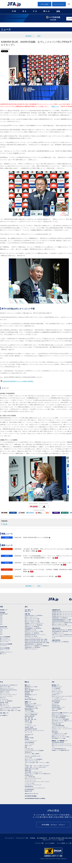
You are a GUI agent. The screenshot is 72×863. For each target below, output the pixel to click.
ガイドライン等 (28, 732)
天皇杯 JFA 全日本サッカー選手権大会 (34, 615)
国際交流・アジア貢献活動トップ (59, 740)
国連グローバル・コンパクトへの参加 (60, 736)
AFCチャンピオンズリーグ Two (32, 620)
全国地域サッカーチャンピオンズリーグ (34, 623)
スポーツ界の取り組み (30, 776)
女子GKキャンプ (55, 694)
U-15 (1, 624)
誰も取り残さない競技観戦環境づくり (60, 716)
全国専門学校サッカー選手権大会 (32, 647)
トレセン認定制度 (56, 688)
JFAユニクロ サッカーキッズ (6, 688)
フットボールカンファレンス (31, 713)
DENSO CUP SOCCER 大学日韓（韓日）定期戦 (36, 639)
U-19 (1, 618)
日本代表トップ (3, 610)
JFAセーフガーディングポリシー (32, 761)
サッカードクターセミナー (31, 741)
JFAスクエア (3, 697)
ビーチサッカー (3, 645)
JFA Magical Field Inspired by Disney (8, 690)
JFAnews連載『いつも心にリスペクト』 (34, 772)
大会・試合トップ (29, 610)
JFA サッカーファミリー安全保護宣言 (33, 759)
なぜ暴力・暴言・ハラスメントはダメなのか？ (35, 767)
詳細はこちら (55, 106)
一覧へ (39, 36)
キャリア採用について (63, 843)
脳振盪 (26, 736)
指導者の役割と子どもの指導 (31, 769)
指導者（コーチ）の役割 (30, 703)
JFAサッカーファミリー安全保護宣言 (60, 719)
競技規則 (27, 696)
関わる (47, 11)
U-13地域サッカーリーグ (58, 633)
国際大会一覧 (28, 611)
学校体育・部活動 (4, 702)
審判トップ (27, 685)
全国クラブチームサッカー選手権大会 (33, 625)
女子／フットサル (4, 641)
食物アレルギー (28, 745)
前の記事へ (29, 36)
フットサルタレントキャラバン (59, 699)
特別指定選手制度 (56, 701)
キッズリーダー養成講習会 (6, 701)
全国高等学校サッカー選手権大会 (60, 617)
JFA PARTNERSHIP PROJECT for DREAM (35, 798)
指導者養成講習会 (29, 709)
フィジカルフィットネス (30, 725)
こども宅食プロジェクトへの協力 (59, 733)
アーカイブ (38, 843)
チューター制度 (28, 722)
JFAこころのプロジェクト (58, 722)
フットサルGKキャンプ (57, 697)
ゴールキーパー (28, 724)
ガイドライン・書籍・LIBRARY (32, 753)
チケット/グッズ (59, 4)
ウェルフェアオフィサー (30, 780)
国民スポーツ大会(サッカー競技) (32, 622)
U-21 (1, 617)
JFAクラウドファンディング (31, 793)
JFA (53, 682)
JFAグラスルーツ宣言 (5, 686)
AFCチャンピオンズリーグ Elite (32, 618)
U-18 (1, 620)
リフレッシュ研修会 (29, 711)
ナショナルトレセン (56, 690)
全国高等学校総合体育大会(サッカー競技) (61, 619)
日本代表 (5, 524)
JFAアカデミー (55, 704)
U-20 (1, 630)
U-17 (1, 621)
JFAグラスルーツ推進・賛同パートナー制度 (10, 710)
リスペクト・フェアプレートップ (32, 756)
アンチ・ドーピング (29, 744)
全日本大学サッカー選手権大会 (32, 633)
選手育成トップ (55, 685)
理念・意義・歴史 (29, 717)
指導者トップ (28, 702)
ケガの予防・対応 (29, 749)
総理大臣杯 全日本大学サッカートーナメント (35, 634)
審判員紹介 (27, 693)
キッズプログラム (4, 699)
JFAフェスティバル (4, 705)
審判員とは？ (28, 688)
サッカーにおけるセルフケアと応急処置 (34, 750)
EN (69, 4)
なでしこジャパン (4, 628)
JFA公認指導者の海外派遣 (31, 729)
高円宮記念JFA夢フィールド (58, 707)
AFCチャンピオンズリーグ (31, 617)
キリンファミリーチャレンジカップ (8, 694)
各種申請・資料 (28, 721)
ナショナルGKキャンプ (57, 693)
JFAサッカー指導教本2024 (31, 714)
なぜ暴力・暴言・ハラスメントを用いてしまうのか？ (37, 765)
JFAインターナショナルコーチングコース (34, 730)
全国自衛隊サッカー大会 (30, 629)
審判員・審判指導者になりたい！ (32, 690)
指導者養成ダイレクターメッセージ (33, 705)
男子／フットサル (4, 638)
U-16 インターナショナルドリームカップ (61, 625)
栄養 (26, 747)
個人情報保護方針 (42, 838)
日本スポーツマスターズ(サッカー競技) (34, 631)
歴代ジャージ (3, 653)
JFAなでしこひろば (4, 691)
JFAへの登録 (44, 4)
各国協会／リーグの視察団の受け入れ (60, 750)
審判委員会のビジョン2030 (31, 686)
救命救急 (27, 739)
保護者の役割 (28, 770)
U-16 (1, 623)
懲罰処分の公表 (28, 791)
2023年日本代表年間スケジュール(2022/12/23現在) (18, 381)
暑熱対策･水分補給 (29, 737)
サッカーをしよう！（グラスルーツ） (9, 685)
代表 (14, 11)
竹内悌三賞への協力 (56, 724)
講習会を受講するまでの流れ (31, 708)
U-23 (1, 615)
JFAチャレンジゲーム (5, 693)
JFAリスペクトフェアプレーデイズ (33, 778)
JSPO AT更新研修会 (29, 742)
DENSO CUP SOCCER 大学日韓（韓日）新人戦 (36, 641)
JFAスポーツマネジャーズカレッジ (60, 727)
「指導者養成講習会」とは (31, 706)
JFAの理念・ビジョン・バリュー (53, 825)
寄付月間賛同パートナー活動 (58, 738)
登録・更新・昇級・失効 (30, 719)
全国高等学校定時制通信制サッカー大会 (61, 621)
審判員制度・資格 (29, 691)
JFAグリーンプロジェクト (58, 714)
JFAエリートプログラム (57, 691)
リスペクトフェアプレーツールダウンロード (35, 788)
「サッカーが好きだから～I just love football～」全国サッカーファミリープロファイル (11, 708)
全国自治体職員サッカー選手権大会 (33, 628)
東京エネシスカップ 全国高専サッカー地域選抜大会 (37, 645)
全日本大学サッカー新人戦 (31, 636)
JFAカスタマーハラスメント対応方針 (53, 840)
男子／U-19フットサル (5, 640)
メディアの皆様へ (50, 843)
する (35, 11)
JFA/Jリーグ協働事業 (57, 709)
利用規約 (32, 838)
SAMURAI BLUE (4, 614)
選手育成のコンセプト (57, 686)
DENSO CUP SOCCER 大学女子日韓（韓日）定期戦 (37, 642)
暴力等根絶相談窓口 (29, 789)
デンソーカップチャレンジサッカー (33, 637)
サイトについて (9, 838)
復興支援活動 (55, 732)
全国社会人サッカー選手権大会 (32, 626)
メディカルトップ (29, 734)
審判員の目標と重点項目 (30, 699)
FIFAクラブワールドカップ (31, 649)
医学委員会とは (28, 752)
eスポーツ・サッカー (5, 649)
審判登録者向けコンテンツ (31, 694)
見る (24, 11)
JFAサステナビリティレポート (59, 735)
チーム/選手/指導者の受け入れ (59, 748)
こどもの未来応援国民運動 (58, 725)
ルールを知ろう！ (4, 715)
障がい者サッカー (4, 704)
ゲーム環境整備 (55, 702)
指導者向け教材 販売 (29, 716)
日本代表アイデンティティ (6, 652)
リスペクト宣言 (28, 757)
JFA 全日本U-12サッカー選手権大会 (60, 641)
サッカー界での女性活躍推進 (58, 717)
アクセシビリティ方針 (22, 838)
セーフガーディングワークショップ (33, 784)
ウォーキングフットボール (6, 696)
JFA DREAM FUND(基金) (31, 796)
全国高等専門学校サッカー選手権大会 (33, 644)
